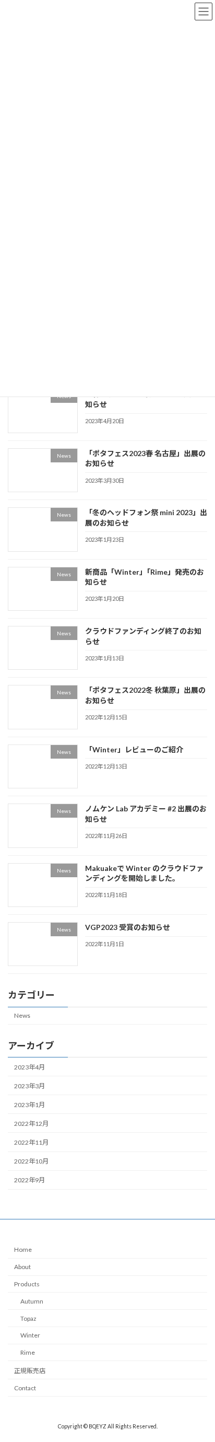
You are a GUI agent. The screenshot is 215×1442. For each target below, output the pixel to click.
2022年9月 (29, 1180)
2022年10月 (31, 1161)
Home (23, 1249)
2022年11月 (31, 1142)
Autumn (31, 1301)
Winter (30, 1335)
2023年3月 (29, 1085)
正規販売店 (29, 1370)
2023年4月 (29, 1067)
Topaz (28, 1318)
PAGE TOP (199, 1388)
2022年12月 (31, 1123)
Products (27, 1283)
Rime (27, 1352)
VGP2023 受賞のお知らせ (127, 927)
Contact (25, 1387)
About (22, 1267)
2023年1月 (29, 1104)
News (22, 1015)
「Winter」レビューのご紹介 (134, 749)
